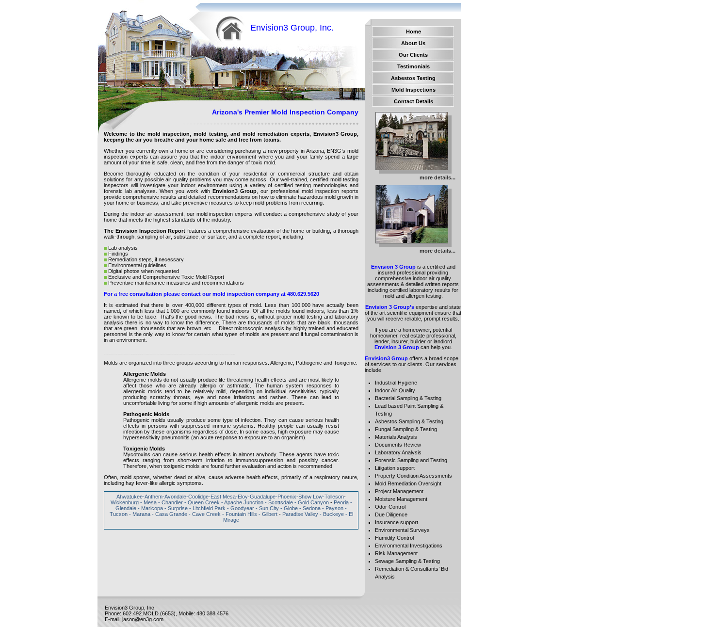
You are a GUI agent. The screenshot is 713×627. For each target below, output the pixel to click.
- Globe (289, 508)
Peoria (341, 502)
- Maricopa (150, 508)
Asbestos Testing (413, 78)
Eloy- (244, 496)
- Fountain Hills (239, 514)
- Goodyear (240, 508)
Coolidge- (199, 496)
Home (413, 31)
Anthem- (154, 496)
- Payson (332, 508)
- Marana (139, 514)
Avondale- (176, 496)
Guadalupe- (263, 496)
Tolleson (334, 496)
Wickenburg (125, 502)
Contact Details (413, 101)
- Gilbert (268, 514)
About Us (413, 43)
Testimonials (413, 66)
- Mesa (148, 502)
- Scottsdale (279, 502)
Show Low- (311, 496)
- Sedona (310, 508)
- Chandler (170, 502)
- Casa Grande (169, 514)
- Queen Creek (202, 502)
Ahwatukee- (130, 496)
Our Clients (413, 55)
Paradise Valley (300, 514)
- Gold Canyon (311, 502)
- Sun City (267, 508)
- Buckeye (332, 514)
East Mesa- (224, 496)
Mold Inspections (413, 90)
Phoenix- (287, 496)
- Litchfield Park (207, 508)
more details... (437, 177)
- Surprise (176, 508)
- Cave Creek (205, 514)
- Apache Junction (242, 502)
